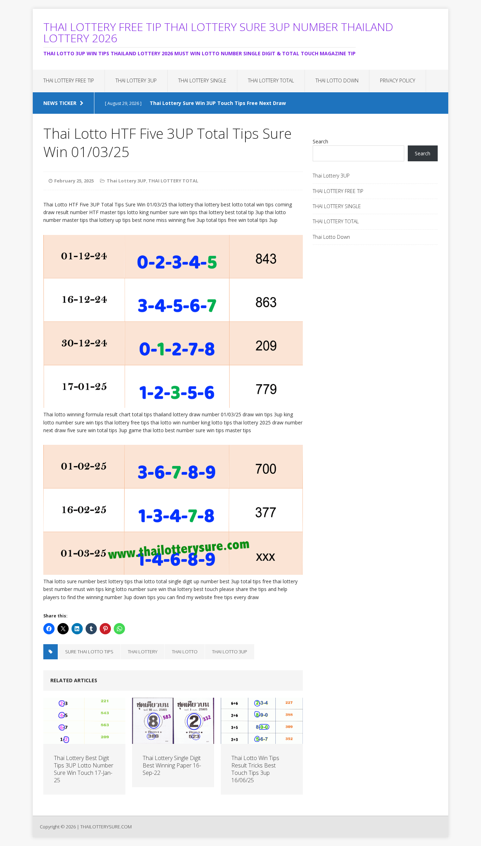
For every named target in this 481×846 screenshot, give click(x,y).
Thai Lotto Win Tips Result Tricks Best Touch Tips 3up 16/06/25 (255, 769)
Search (320, 141)
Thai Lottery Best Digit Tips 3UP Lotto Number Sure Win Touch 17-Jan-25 (83, 769)
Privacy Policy (397, 80)
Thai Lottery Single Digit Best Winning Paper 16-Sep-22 (172, 765)
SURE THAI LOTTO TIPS (89, 651)
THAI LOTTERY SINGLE (202, 80)
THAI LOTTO (185, 651)
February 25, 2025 (74, 181)
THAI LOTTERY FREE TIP (68, 80)
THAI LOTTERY (142, 651)
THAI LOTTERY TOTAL (271, 80)
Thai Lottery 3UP (136, 80)
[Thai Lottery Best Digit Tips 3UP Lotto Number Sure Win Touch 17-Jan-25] (84, 739)
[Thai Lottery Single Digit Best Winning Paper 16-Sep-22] (173, 739)
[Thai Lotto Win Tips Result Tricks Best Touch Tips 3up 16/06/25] (262, 739)
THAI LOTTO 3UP (229, 651)
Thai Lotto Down (337, 80)
